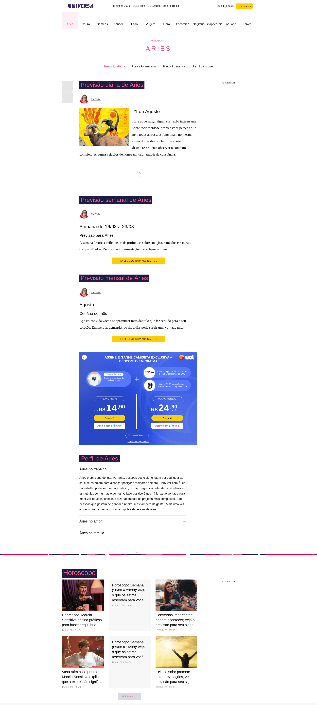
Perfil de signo (203, 66)
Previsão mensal (174, 66)
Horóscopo (158, 40)
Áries (158, 48)
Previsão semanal (144, 66)
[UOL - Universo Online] (96, 6)
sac (220, 6)
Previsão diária (114, 66)
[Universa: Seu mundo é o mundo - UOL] (80, 6)
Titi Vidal (96, 99)
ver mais (127, 696)
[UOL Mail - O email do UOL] (228, 6)
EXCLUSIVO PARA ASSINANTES (138, 261)
